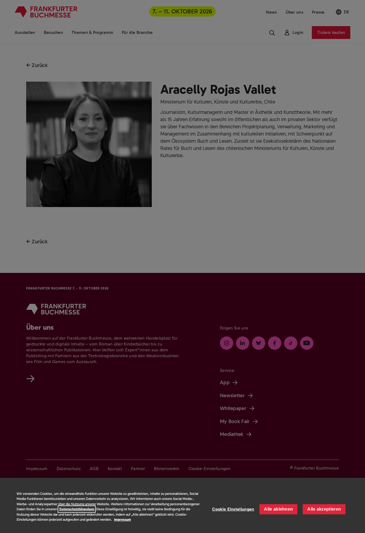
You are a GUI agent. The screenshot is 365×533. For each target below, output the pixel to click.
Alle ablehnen (278, 509)
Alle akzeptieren (324, 509)
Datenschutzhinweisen (76, 509)
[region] (182, 505)
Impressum (122, 520)
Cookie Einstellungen (233, 509)
